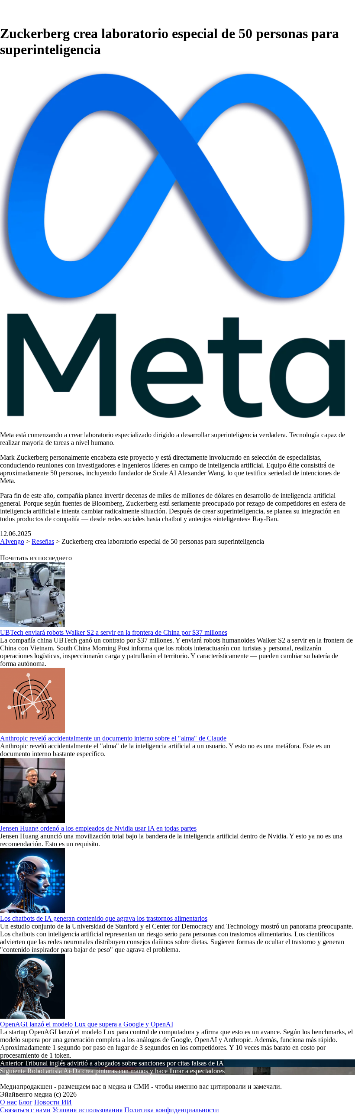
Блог (25, 1102)
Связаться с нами (25, 1110)
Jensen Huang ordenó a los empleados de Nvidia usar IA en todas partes (98, 828)
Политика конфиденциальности (171, 1110)
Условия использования (87, 1110)
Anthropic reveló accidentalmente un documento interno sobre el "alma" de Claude (113, 738)
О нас (8, 1102)
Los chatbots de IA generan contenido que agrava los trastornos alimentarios (103, 918)
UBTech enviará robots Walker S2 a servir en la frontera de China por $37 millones (113, 632)
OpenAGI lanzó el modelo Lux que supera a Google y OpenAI (86, 1024)
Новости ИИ (53, 1102)
